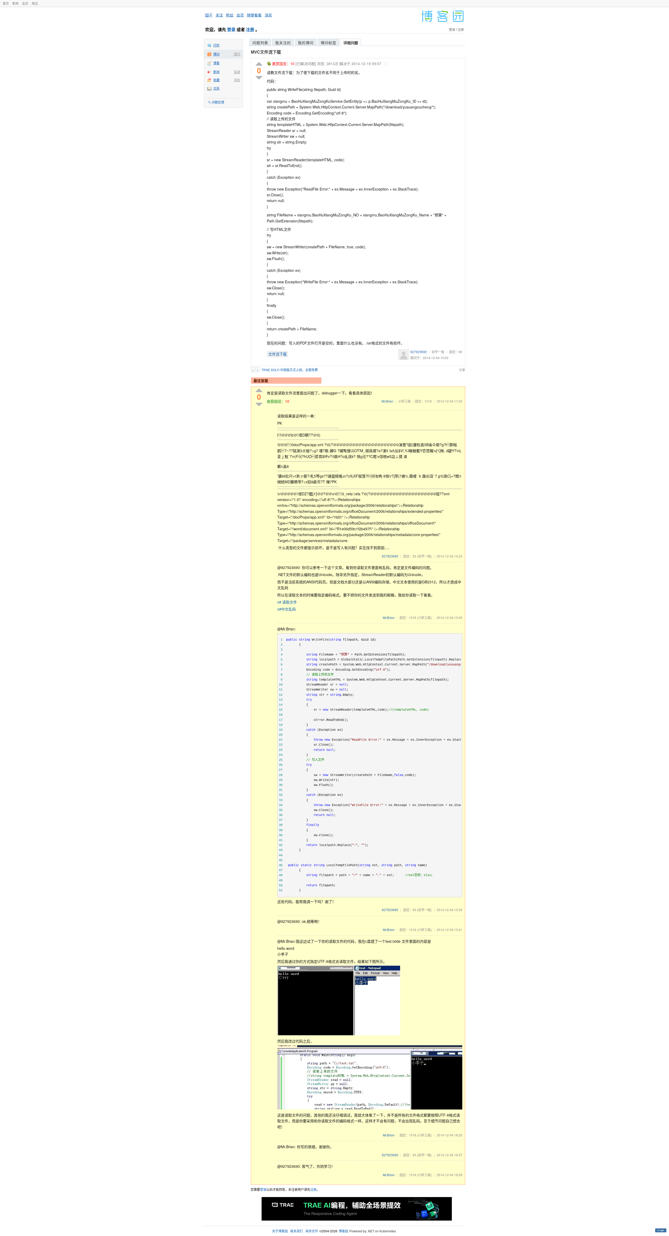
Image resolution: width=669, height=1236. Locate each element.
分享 (462, 369)
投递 (237, 72)
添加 (237, 80)
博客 (216, 63)
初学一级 (438, 351)
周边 (35, 3)
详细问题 (350, 42)
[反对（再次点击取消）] (259, 77)
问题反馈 (218, 102)
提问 (237, 54)
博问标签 (328, 42)
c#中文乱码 (286, 609)
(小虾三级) (424, 617)
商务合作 (311, 1231)
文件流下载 (277, 354)
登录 (231, 29)
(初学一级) (424, 556)
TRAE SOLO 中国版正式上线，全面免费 (290, 369)
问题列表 (260, 42)
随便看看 (254, 15)
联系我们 (296, 1231)
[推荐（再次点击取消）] (259, 64)
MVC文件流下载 (266, 52)
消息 (268, 15)
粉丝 (229, 15)
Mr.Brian (387, 401)
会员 (25, 3)
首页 (6, 3)
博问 (216, 54)
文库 (216, 88)
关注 (219, 15)
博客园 (343, 1231)
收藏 (216, 80)
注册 (250, 29)
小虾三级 (404, 401)
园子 (208, 15)
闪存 (216, 45)
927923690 (418, 351)
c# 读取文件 (287, 602)
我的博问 (306, 42)
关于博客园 (280, 1231)
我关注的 (283, 42)
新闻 (15, 3)
